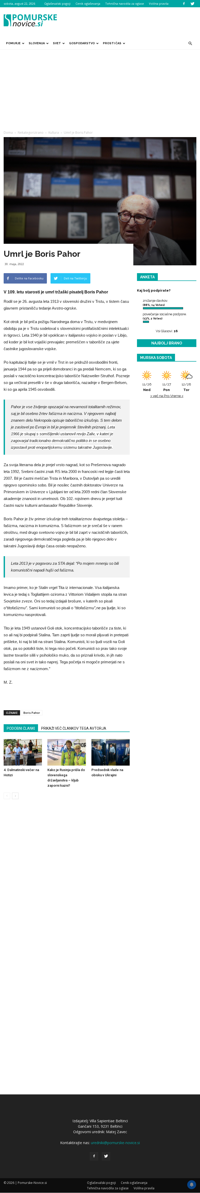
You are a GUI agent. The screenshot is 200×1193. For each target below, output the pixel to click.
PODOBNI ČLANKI (21, 728)
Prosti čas (112, 43)
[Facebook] (184, 3)
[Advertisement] (100, 88)
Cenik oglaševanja (88, 3)
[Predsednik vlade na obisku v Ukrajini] (110, 752)
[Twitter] (192, 3)
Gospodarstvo (82, 43)
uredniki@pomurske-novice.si (115, 1142)
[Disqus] (67, 882)
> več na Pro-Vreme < (166, 396)
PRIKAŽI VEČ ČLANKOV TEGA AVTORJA (73, 728)
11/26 (147, 387)
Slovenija (37, 43)
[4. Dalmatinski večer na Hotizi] (23, 752)
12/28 (186, 387)
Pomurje (13, 43)
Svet (57, 43)
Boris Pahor (31, 713)
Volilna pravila (158, 3)
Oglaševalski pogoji (57, 3)
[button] (190, 43)
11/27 (166, 387)
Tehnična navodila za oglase (124, 3)
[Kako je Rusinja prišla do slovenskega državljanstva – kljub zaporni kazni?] (66, 752)
